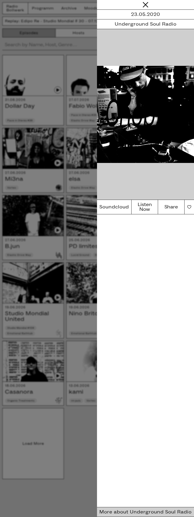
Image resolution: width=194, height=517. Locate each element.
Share (171, 207)
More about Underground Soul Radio (145, 512)
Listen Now (145, 207)
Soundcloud (114, 207)
